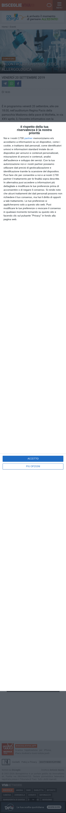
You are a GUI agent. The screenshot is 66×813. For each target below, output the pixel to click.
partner (28, 138)
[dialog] (33, 406)
